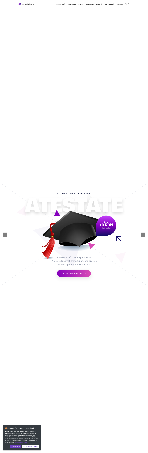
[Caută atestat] (126, 4)
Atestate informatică (94, 4)
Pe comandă (109, 4)
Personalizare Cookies (30, 446)
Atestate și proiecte (75, 4)
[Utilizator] (128, 4)
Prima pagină (60, 4)
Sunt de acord (15, 446)
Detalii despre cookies (20, 442)
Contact (120, 4)
